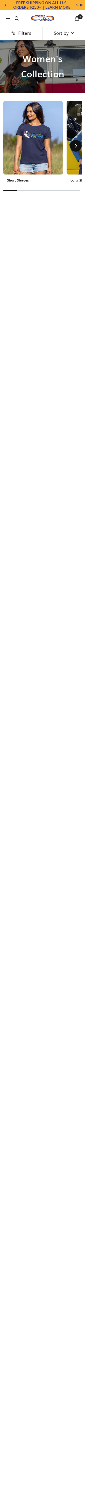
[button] (9, 146)
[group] (33, 143)
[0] (77, 18)
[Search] (17, 18)
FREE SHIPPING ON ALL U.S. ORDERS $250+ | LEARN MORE (41, 5)
